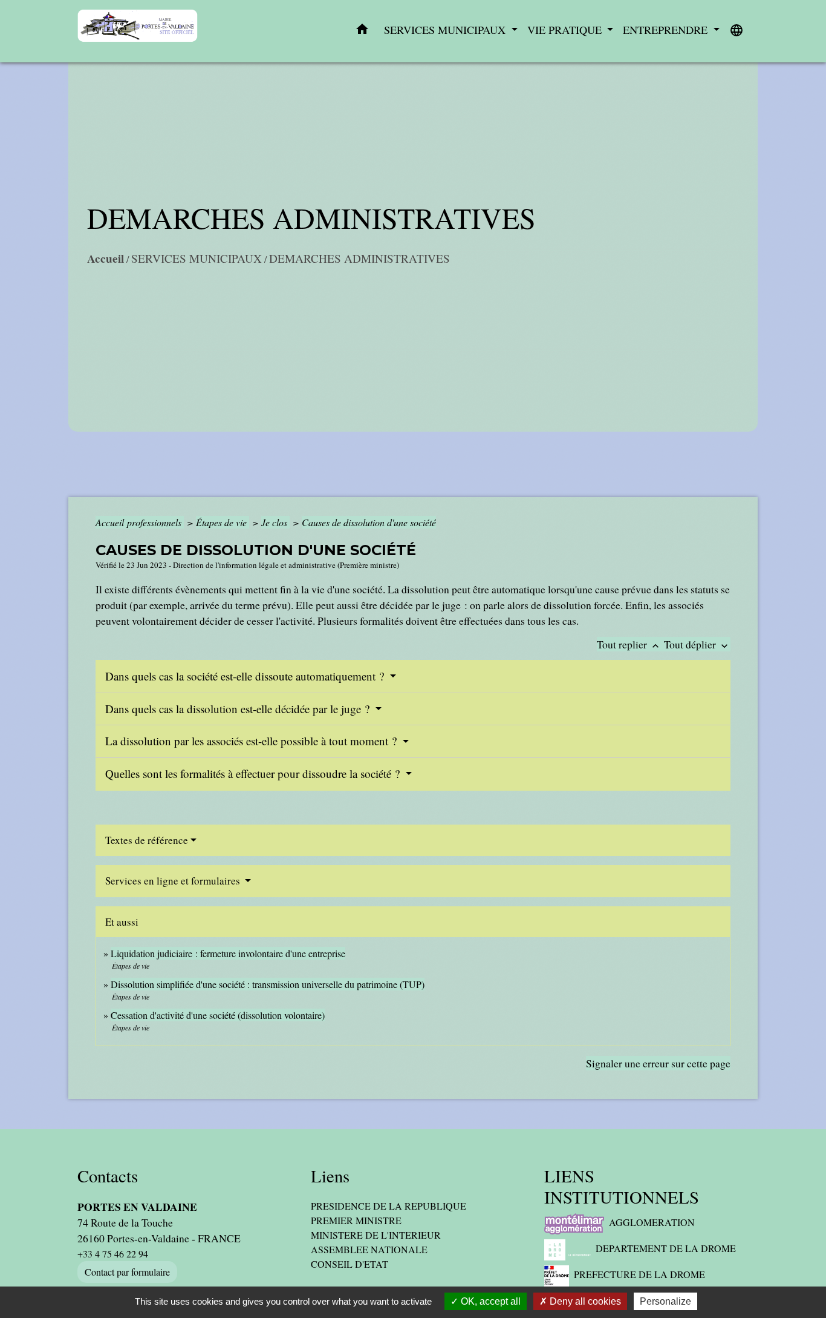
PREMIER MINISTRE (356, 1220)
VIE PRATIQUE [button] (566, 29)
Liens (330, 1176)
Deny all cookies (584, 1301)
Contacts (107, 1176)
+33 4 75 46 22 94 (112, 1253)
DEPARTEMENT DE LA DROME (666, 1248)
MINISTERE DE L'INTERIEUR (376, 1234)
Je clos (275, 522)
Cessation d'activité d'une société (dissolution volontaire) (218, 1015)
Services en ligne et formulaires (173, 881)
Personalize (665, 1301)
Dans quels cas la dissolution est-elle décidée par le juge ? (238, 708)
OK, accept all (489, 1301)
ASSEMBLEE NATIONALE (369, 1249)
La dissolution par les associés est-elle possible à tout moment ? (252, 740)
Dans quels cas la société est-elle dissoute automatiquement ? (246, 676)
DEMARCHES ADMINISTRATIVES (359, 258)
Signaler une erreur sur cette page (658, 1063)
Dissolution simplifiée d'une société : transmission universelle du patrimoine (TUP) (267, 984)
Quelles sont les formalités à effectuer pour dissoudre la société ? (254, 773)
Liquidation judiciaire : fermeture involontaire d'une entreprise (228, 953)
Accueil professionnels (140, 522)
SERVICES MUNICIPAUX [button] (446, 29)
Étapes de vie (222, 522)
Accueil (105, 258)
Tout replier (629, 644)
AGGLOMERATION (652, 1222)
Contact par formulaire (127, 1271)
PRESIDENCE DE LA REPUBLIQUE (388, 1205)
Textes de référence (146, 840)
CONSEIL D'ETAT (349, 1263)
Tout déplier (697, 644)
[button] (362, 31)
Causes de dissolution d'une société (369, 522)
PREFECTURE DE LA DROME (639, 1274)
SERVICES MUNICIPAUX (196, 258)
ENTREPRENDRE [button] (667, 29)
